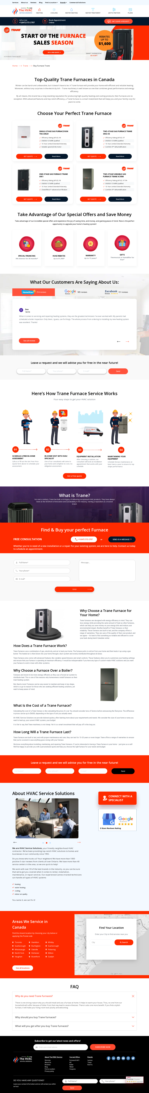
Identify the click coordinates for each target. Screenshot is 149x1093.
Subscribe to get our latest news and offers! (57, 1041)
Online (51, 22)
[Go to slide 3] (50, 843)
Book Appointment (57, 20)
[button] (118, 21)
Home (15, 65)
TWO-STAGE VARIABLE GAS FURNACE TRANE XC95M (114, 175)
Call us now (23, 20)
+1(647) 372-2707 (27, 22)
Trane (25, 65)
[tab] (33, 292)
